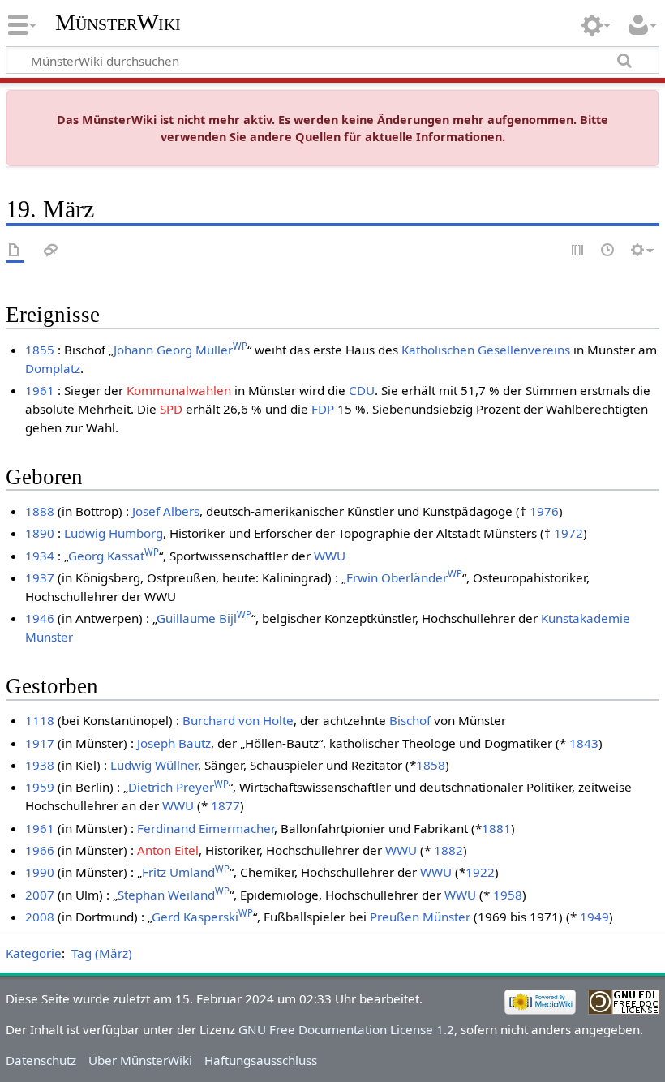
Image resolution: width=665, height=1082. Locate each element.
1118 (39, 720)
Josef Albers (166, 511)
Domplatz (52, 368)
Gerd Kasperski (202, 916)
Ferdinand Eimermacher (205, 828)
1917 (39, 743)
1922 (480, 872)
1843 (583, 743)
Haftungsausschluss (260, 1060)
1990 (39, 872)
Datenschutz (41, 1060)
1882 (448, 850)
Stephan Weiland (174, 895)
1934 (39, 555)
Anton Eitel (168, 850)
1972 (568, 533)
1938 (39, 765)
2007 (39, 895)
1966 (39, 850)
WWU (329, 555)
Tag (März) (101, 953)
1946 (39, 618)
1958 (507, 895)
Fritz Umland (186, 872)
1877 (225, 805)
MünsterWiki (118, 22)
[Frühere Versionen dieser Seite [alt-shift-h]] (608, 251)
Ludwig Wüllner (154, 765)
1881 (496, 828)
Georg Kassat (113, 555)
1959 (39, 787)
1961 (39, 390)
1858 (430, 765)
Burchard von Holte (238, 720)
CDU (362, 390)
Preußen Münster (420, 916)
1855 (39, 349)
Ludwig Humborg (113, 533)
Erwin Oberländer (404, 577)
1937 (39, 577)
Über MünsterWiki (140, 1060)
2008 (39, 916)
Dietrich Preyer (178, 787)
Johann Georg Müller (180, 349)
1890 (39, 533)
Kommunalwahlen (179, 390)
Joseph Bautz (174, 743)
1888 (39, 511)
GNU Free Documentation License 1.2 (346, 1029)
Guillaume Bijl (204, 618)
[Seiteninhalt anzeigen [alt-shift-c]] (15, 251)
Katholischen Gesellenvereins (485, 349)
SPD (171, 409)
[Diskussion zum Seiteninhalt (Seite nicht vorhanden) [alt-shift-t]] (51, 251)
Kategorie (34, 953)
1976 (544, 511)
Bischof (410, 720)
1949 (594, 916)
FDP (322, 409)
